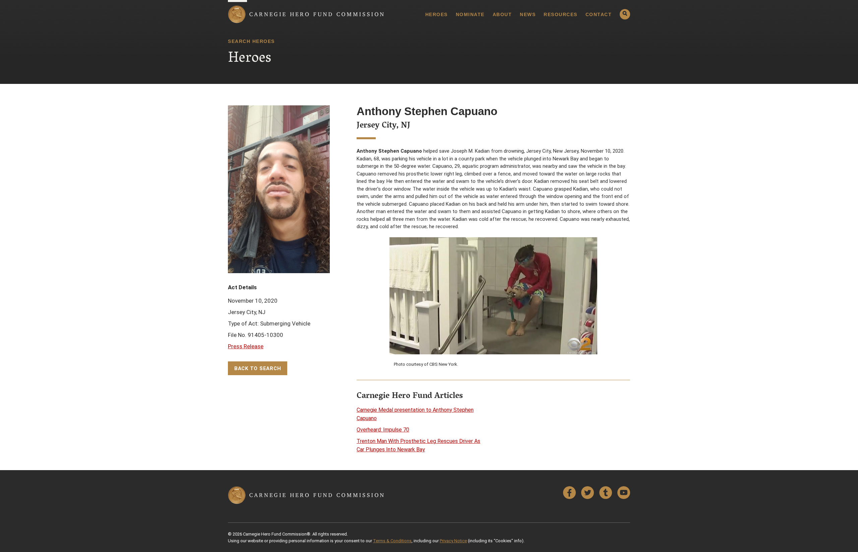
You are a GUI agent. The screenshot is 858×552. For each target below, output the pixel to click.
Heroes (436, 14)
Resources (560, 14)
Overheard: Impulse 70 (383, 429)
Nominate (470, 14)
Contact (599, 14)
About (502, 14)
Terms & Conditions (392, 540)
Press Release (245, 346)
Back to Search (257, 368)
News (528, 14)
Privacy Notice (453, 540)
